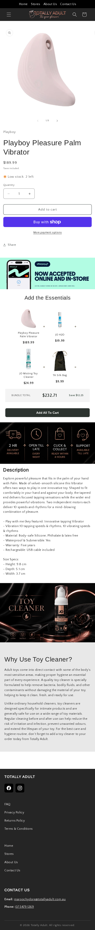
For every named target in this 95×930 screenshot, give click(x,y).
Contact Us (68, 4)
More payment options (47, 232)
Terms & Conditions (18, 829)
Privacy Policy (14, 812)
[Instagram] (19, 788)
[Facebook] (8, 788)
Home (23, 4)
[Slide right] (57, 121)
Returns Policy (14, 820)
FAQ (7, 804)
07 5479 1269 (24, 907)
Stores (35, 4)
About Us (50, 4)
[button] (9, 14)
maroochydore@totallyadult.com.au (40, 899)
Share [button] (12, 245)
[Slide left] (38, 121)
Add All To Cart (47, 412)
